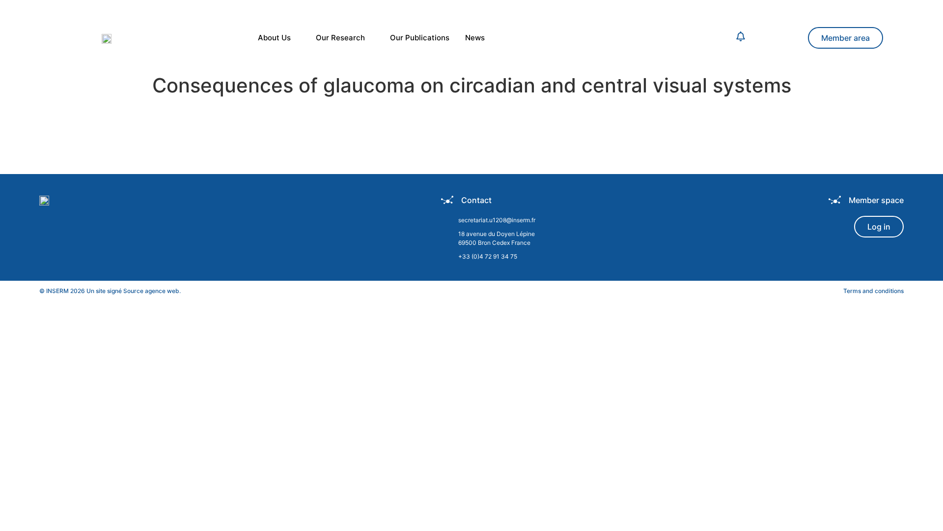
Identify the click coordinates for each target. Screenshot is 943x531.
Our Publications (419, 37)
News (475, 37)
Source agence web (151, 291)
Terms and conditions (873, 291)
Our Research (340, 37)
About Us (274, 37)
